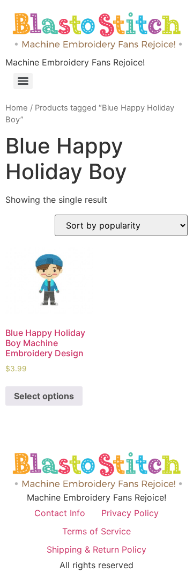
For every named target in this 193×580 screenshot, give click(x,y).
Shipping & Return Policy (96, 549)
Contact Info (59, 513)
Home (16, 108)
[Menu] (23, 81)
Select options (44, 396)
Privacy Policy (130, 513)
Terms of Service (96, 531)
